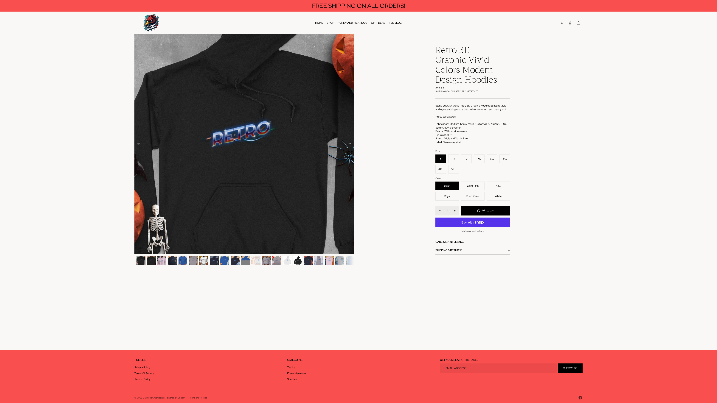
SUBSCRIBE (570, 368)
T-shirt (291, 367)
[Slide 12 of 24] (256, 260)
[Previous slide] (137, 144)
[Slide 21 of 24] (350, 260)
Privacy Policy (142, 367)
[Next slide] (351, 144)
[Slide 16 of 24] (297, 260)
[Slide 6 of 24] (193, 260)
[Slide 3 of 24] (161, 260)
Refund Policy (142, 379)
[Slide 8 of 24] (214, 260)
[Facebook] (580, 398)
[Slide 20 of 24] (339, 260)
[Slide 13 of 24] (266, 260)
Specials (292, 379)
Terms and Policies (198, 397)
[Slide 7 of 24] (203, 260)
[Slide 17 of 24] (308, 260)
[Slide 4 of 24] (172, 260)
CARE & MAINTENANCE (449, 241)
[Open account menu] (570, 23)
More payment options (473, 230)
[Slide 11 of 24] (245, 260)
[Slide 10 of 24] (235, 260)
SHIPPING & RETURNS (448, 250)
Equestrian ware (296, 373)
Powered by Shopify (175, 397)
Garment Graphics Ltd (153, 397)
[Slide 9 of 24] (224, 260)
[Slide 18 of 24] (318, 260)
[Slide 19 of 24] (329, 260)
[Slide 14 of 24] (276, 260)
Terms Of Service (144, 373)
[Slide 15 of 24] (287, 260)
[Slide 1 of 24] (140, 260)
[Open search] (562, 23)
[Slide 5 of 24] (182, 260)
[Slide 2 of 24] (151, 260)
